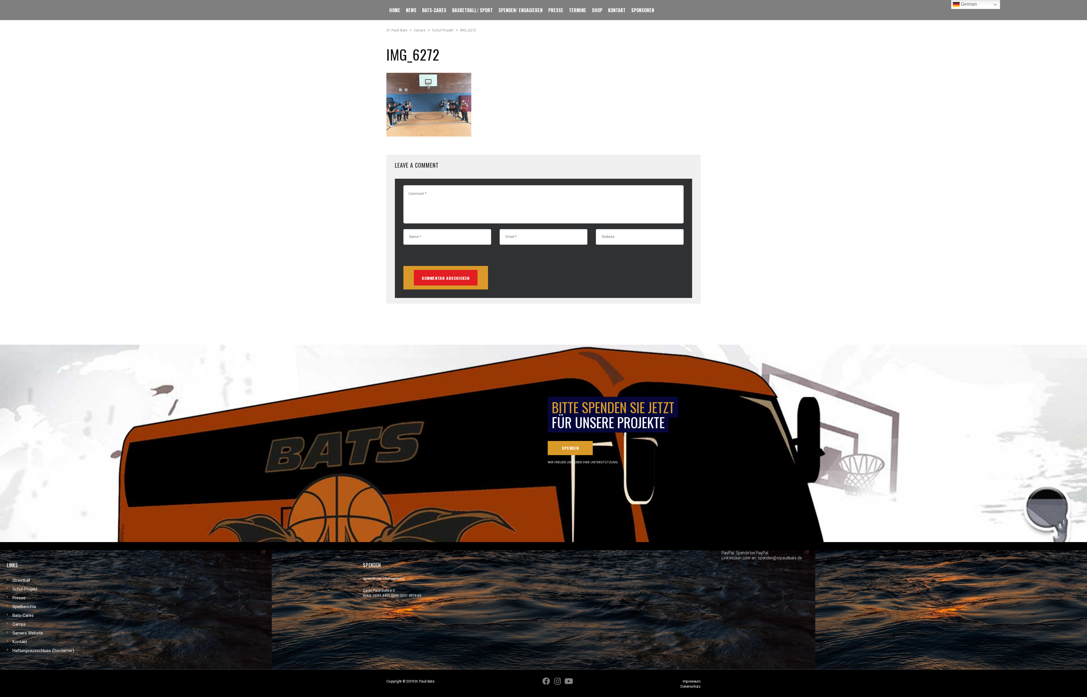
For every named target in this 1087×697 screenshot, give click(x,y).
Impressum (692, 681)
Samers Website (27, 633)
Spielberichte (24, 606)
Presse (18, 597)
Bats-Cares (23, 615)
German (968, 4)
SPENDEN (570, 448)
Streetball (21, 580)
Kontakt (19, 641)
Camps (19, 624)
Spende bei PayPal (752, 553)
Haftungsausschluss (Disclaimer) (43, 650)
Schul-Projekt (24, 589)
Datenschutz (691, 686)
